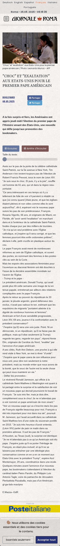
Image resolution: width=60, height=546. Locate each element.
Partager (35, 97)
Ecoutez (12, 148)
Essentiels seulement (18, 539)
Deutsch (7, 2)
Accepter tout (47, 539)
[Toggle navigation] (6, 18)
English (18, 2)
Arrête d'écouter (36, 148)
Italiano (52, 2)
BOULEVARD (8, 97)
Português (30, 7)
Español (29, 2)
